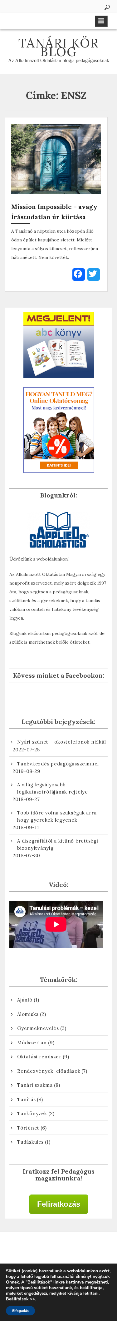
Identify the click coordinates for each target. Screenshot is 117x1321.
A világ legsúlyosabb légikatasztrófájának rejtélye (52, 788)
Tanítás (26, 1099)
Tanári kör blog (58, 47)
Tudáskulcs (30, 1142)
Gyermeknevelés (38, 1028)
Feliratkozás (58, 1204)
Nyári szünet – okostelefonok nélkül (61, 742)
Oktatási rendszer (39, 1057)
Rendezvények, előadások (48, 1071)
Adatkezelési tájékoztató (58, 1250)
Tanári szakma (35, 1085)
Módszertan (32, 1043)
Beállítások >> (20, 1299)
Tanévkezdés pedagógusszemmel (58, 764)
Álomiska (28, 1014)
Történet (28, 1128)
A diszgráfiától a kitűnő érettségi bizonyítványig (57, 844)
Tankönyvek (32, 1113)
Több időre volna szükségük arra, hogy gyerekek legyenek (57, 816)
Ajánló (24, 1000)
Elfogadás (20, 1310)
